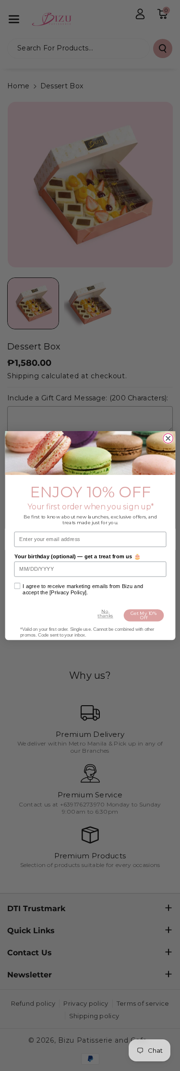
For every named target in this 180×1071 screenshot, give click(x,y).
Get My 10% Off (143, 615)
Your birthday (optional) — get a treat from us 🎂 (77, 557)
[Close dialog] (168, 438)
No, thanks (105, 613)
